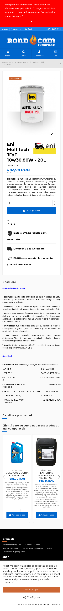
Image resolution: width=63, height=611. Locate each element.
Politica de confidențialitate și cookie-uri (38, 604)
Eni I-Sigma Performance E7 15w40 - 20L (46, 475)
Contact (28, 29)
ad (8, 220)
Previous (4, 477)
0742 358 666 (54, 29)
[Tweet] (11, 224)
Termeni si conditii (10, 548)
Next (59, 477)
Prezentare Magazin (11, 544)
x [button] (31, 21)
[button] (23, 16)
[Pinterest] (14, 224)
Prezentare (16, 29)
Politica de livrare (32, 544)
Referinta (11, 165)
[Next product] (60, 63)
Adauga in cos (33, 210)
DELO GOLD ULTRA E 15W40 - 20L (17, 474)
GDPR (49, 548)
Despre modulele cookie (32, 548)
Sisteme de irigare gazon (13, 551)
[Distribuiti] (8, 224)
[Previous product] (59, 63)
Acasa (5, 29)
